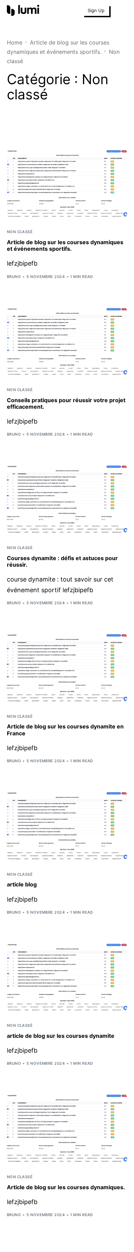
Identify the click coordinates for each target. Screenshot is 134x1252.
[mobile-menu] (121, 10)
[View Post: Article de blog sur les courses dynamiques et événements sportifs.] (67, 183)
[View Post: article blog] (67, 825)
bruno (14, 276)
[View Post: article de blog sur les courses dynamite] (67, 977)
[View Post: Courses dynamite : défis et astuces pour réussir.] (67, 499)
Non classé (20, 232)
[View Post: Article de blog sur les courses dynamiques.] (67, 1128)
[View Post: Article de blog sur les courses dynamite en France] (67, 667)
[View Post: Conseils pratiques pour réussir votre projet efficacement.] (67, 341)
